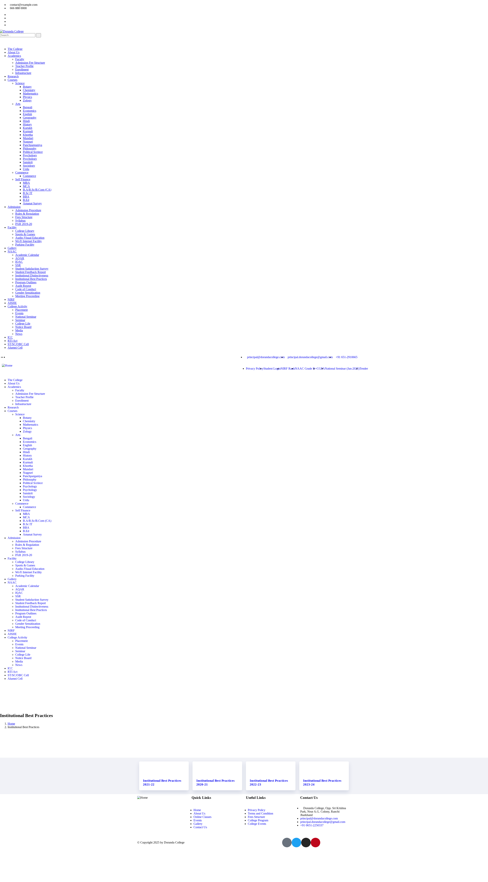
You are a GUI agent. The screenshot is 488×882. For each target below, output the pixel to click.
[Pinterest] (315, 842)
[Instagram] (306, 842)
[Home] (7, 365)
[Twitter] (296, 842)
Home (11, 723)
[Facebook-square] (287, 842)
